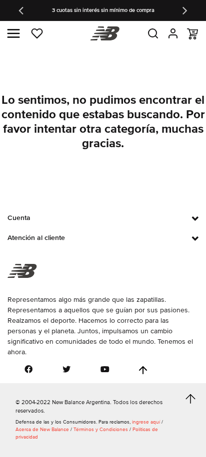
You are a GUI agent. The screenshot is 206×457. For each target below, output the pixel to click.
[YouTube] (105, 369)
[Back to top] (143, 370)
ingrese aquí (146, 422)
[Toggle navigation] (13, 33)
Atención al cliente (36, 237)
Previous (22, 10)
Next (184, 10)
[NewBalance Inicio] (103, 33)
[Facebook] (28, 369)
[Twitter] (66, 369)
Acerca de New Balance (42, 430)
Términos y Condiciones (101, 430)
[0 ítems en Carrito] (192, 33)
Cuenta (19, 218)
